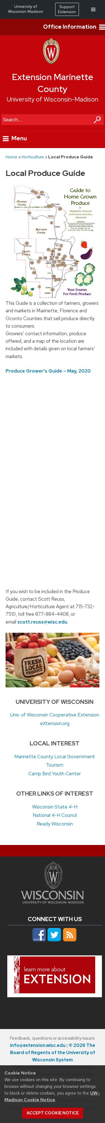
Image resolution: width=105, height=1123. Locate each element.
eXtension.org (54, 723)
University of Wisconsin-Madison (52, 99)
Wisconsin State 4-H (54, 807)
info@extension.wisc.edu (38, 1045)
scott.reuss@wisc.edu (42, 622)
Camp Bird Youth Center (54, 774)
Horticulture (33, 157)
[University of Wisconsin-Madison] (51, 63)
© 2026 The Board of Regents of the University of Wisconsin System (52, 1052)
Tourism (54, 765)
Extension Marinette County (52, 83)
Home (11, 157)
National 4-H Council (55, 815)
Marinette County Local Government (54, 757)
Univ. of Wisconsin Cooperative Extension (54, 715)
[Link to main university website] (52, 902)
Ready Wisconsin (55, 824)
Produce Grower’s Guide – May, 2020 (48, 371)
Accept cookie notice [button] (53, 1113)
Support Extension (67, 9)
